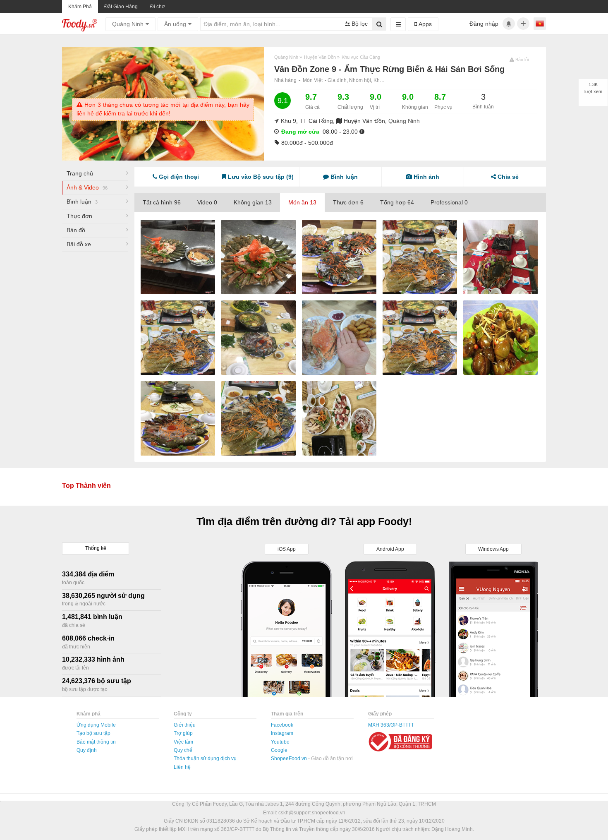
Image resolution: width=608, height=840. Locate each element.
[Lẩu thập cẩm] (178, 257)
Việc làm (183, 742)
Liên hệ (182, 767)
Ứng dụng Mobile (96, 725)
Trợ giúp (183, 733)
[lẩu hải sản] (420, 257)
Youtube (280, 742)
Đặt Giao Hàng (121, 7)
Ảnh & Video (87, 187)
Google (279, 750)
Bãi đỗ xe (79, 244)
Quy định (87, 750)
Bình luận (82, 201)
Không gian (253, 202)
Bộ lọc (359, 23)
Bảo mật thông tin (96, 742)
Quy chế (183, 750)
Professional (449, 202)
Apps (424, 24)
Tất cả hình (162, 202)
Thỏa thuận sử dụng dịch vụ (205, 758)
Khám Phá (80, 7)
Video (207, 202)
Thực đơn (79, 216)
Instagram (282, 733)
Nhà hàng (285, 80)
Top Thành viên (86, 485)
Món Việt (313, 80)
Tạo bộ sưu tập (93, 733)
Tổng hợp (397, 202)
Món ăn (302, 202)
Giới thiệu (185, 725)
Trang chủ (80, 173)
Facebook (282, 725)
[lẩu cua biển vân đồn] (500, 257)
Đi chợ (157, 7)
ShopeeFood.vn (289, 758)
